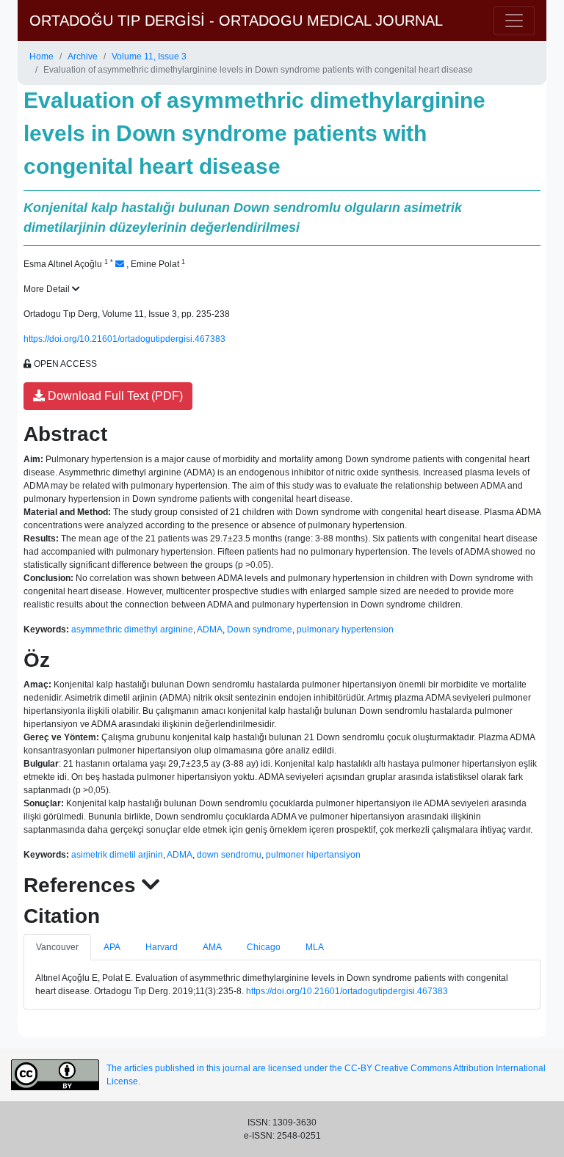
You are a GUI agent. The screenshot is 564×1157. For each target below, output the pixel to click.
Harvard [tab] (161, 947)
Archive (83, 56)
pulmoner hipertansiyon (313, 855)
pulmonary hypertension (345, 629)
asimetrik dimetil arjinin (117, 855)
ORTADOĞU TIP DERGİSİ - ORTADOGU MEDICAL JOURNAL (236, 20)
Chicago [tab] (264, 947)
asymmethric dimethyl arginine (132, 629)
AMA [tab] (212, 947)
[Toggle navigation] (514, 20)
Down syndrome (259, 629)
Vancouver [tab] (57, 947)
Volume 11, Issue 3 (149, 56)
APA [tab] (112, 947)
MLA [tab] (315, 947)
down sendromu (229, 855)
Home (41, 56)
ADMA (210, 629)
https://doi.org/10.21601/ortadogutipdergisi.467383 (124, 339)
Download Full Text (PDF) (114, 396)
